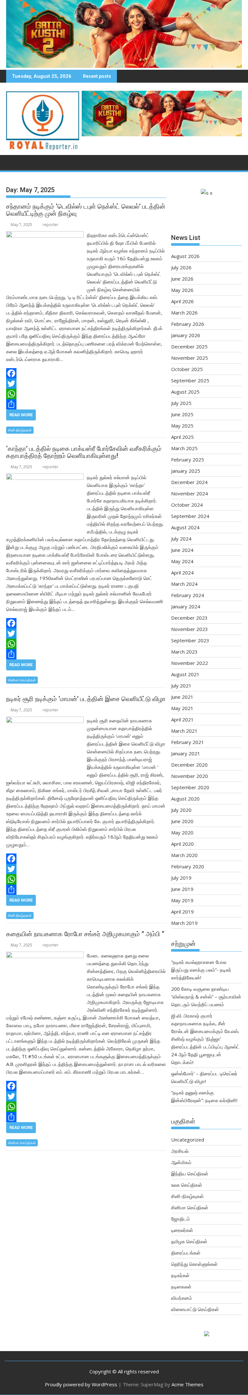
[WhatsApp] (86, 394)
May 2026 (182, 290)
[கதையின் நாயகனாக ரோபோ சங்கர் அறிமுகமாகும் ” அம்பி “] (45, 955)
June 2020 (182, 821)
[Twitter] (86, 383)
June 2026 (182, 278)
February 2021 (187, 742)
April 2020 (182, 844)
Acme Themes (187, 1384)
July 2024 (181, 538)
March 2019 (184, 923)
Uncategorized (187, 1139)
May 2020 (182, 832)
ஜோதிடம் (180, 1218)
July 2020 (181, 810)
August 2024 (185, 527)
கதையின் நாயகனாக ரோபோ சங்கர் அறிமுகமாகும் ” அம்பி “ (85, 934)
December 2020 (189, 764)
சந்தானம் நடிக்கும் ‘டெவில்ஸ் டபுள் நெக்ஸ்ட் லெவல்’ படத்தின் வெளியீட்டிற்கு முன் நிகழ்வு (85, 209)
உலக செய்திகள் (186, 1185)
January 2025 (185, 471)
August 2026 (185, 256)
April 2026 (182, 301)
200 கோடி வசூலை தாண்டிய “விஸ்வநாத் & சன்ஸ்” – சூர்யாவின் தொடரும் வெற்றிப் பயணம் (206, 997)
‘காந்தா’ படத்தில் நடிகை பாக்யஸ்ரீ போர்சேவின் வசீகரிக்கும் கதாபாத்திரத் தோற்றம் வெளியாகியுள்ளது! (83, 452)
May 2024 (182, 561)
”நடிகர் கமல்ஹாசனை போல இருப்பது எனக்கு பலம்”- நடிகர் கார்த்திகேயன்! (201, 970)
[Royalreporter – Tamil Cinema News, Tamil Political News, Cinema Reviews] (124, 66)
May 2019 (182, 900)
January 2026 (185, 335)
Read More (21, 414)
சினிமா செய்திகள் (22, 679)
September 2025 (190, 380)
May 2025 (182, 425)
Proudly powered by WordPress (81, 1384)
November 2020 (189, 776)
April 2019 (182, 911)
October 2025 (187, 369)
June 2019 (182, 889)
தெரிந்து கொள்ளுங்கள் (194, 1264)
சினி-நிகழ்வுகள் (20, 430)
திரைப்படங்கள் (186, 1252)
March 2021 (184, 731)
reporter (50, 224)
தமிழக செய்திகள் (189, 1241)
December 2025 (189, 346)
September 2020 (190, 787)
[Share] (86, 404)
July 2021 (181, 685)
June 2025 (182, 414)
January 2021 (185, 753)
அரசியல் (180, 1151)
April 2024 (182, 572)
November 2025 (189, 358)
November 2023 (189, 629)
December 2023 (189, 618)
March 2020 (184, 855)
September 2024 (190, 516)
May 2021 (182, 708)
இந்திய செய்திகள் (189, 1173)
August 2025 (185, 391)
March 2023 (184, 651)
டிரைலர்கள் (182, 1230)
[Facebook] (86, 373)
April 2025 (182, 437)
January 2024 (185, 606)
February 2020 (187, 866)
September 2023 (190, 640)
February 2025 (187, 459)
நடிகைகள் (181, 1286)
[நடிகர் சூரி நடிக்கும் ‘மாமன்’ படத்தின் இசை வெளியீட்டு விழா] (45, 720)
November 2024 (189, 493)
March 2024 (184, 584)
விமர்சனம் (181, 1298)
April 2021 (182, 719)
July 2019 (181, 877)
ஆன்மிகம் (181, 1162)
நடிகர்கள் (180, 1275)
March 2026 (184, 312)
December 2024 (189, 482)
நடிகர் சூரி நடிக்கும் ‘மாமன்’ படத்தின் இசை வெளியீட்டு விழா (86, 699)
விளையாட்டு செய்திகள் (195, 1309)
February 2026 (187, 324)
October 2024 (187, 504)
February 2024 (187, 595)
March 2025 (184, 448)
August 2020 (185, 798)
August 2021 (185, 674)
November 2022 (189, 663)
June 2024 (182, 550)
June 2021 (182, 697)
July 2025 (181, 403)
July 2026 (181, 267)
